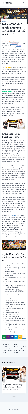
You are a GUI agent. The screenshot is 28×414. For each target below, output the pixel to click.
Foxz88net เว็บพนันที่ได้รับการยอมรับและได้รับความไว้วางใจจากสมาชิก (20, 348)
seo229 (5, 38)
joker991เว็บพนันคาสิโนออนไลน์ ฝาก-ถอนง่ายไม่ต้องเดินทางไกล (7, 348)
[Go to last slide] (4, 381)
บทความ (4, 21)
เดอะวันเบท (13, 215)
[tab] (12, 396)
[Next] (24, 381)
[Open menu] (23, 3)
